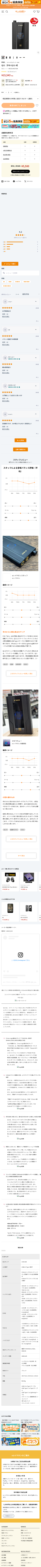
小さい (26, 664)
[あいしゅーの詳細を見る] (35, 358)
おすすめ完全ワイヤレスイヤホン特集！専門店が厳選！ (30, 1421)
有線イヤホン (4, 1533)
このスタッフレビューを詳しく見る (21, 674)
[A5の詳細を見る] (35, 329)
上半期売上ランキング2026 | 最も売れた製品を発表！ (30, 1435)
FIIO (3, 62)
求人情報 (3, 1557)
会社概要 (3, 1555)
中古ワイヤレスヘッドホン (8, 1546)
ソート (18, 294)
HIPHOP (18, 664)
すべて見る (21, 856)
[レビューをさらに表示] (20, 440)
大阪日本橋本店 (7, 150)
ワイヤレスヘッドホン (7, 1535)
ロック (5, 664)
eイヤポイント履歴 (6, 1563)
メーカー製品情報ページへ (8, 927)
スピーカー (4, 1543)
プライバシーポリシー (26, 1563)
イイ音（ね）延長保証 (26, 1538)
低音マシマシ (14, 829)
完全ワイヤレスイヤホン (7, 1530)
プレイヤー (4, 1540)
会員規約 (23, 1560)
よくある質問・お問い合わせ (28, 1557)
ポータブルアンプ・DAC (13, 62)
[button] (8, 72)
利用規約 (23, 1565)
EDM (11, 664)
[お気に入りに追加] (37, 105)
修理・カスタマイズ (26, 1533)
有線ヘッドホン (5, 1538)
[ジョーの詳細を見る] (35, 301)
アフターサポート (25, 1535)
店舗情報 (3, 1560)
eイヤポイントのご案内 (7, 1565)
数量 (2, 92)
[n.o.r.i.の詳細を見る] (35, 414)
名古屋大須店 (6, 154)
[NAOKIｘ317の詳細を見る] (35, 386)
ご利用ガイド (8, 1516)
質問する (18, 449)
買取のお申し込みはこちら (20, 171)
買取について (24, 1530)
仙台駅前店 (6, 159)
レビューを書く (12, 264)
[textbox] (20, 273)
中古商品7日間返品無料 (27, 1540)
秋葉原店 (5, 146)
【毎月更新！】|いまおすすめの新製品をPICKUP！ (10, 1421)
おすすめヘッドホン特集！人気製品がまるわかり (10, 1435)
